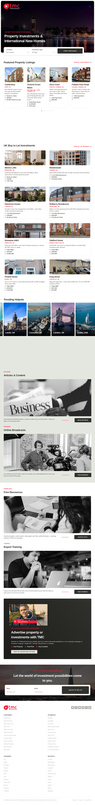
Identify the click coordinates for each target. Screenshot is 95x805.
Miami (49, 788)
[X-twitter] (86, 707)
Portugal (6, 765)
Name (8, 688)
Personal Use (52, 744)
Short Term (51, 735)
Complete (50, 721)
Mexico (6, 785)
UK (4, 759)
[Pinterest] (89, 707)
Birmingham (51, 762)
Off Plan (50, 718)
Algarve (50, 776)
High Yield (51, 729)
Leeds (49, 771)
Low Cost (50, 723)
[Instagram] (76, 707)
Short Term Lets (8, 723)
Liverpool (50, 768)
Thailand (6, 791)
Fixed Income (52, 732)
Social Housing (8, 741)
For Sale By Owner (53, 749)
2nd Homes (7, 718)
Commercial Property (10, 735)
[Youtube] (79, 707)
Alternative (7, 749)
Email (36, 688)
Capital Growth (52, 738)
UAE (5, 773)
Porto (49, 782)
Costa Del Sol (52, 773)
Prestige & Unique (53, 746)
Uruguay (6, 788)
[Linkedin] (82, 707)
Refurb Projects (8, 732)
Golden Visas (52, 741)
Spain (5, 762)
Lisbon (50, 779)
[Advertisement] (47, 126)
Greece (6, 768)
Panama (6, 779)
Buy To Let (7, 726)
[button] (89, 6)
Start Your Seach (70, 51)
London (50, 759)
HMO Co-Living (8, 729)
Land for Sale (8, 738)
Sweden (6, 771)
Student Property (9, 744)
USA (5, 776)
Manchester (51, 765)
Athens (50, 785)
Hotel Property (8, 721)
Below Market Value (53, 726)
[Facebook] (72, 707)
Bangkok (50, 791)
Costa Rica (7, 782)
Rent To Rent (7, 746)
